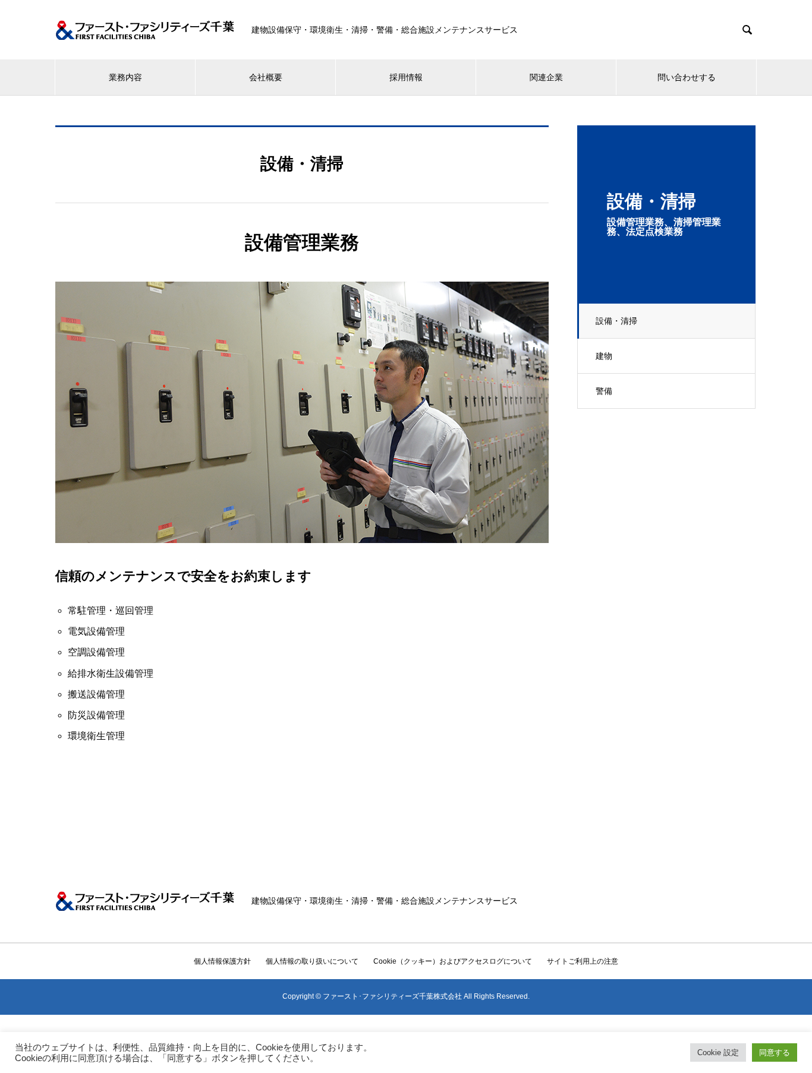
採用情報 (406, 77)
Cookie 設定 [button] (718, 1052)
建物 (604, 356)
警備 (604, 391)
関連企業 (546, 77)
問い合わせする (686, 77)
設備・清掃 (616, 321)
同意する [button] (774, 1052)
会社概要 (265, 77)
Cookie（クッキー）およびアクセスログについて (452, 961)
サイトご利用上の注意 (582, 961)
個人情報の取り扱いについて (312, 961)
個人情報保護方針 (222, 961)
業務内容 (125, 77)
